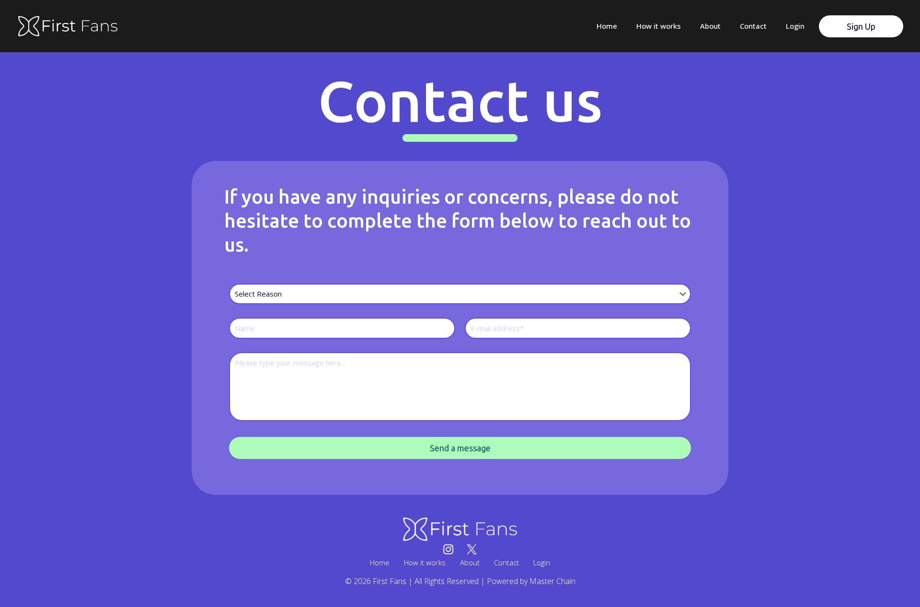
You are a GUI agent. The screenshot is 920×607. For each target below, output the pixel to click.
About (470, 562)
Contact (506, 562)
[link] (460, 529)
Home (380, 562)
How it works (425, 562)
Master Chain (552, 581)
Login (541, 562)
